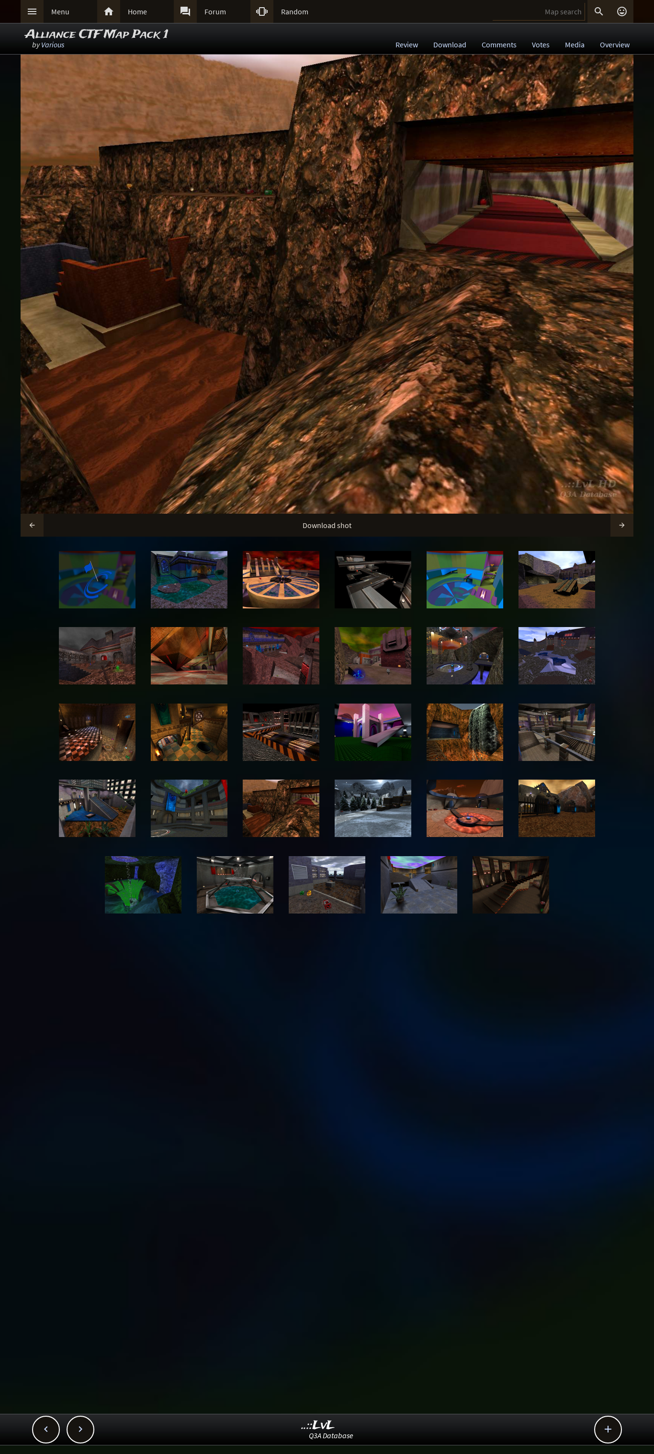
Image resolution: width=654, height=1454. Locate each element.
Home (137, 11)
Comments (499, 44)
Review (406, 44)
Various (52, 44)
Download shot (327, 525)
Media (575, 44)
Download (449, 44)
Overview (615, 44)
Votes (541, 44)
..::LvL (318, 1425)
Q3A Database (331, 1435)
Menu (60, 11)
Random (294, 11)
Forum (215, 11)
